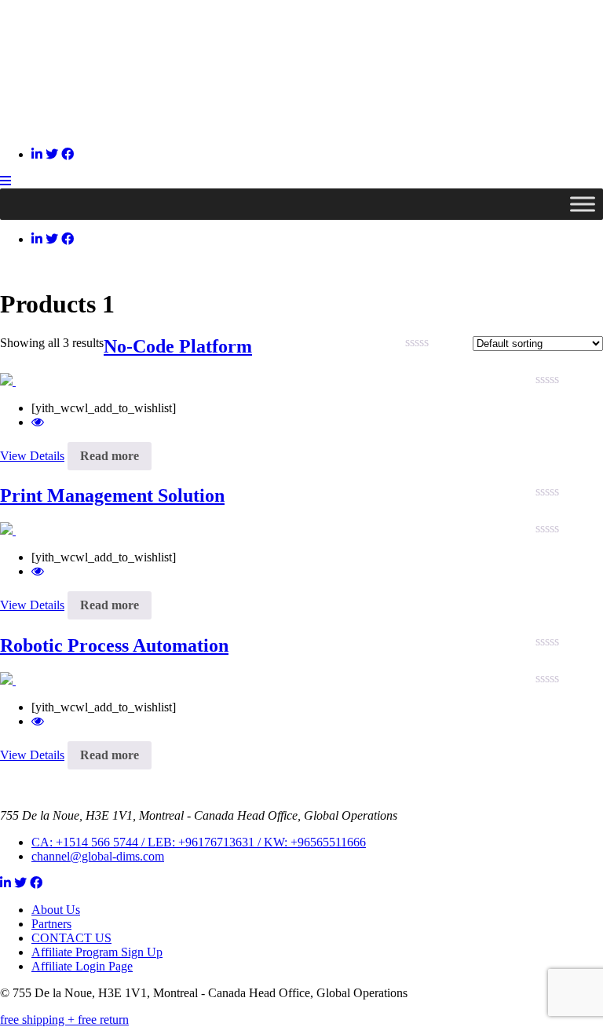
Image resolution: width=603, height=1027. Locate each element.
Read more (109, 455)
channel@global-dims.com (97, 856)
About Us (55, 909)
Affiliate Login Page (82, 966)
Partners (51, 923)
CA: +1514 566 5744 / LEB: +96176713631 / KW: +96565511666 (198, 842)
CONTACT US (71, 938)
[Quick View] (37, 422)
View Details (32, 455)
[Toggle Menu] (582, 203)
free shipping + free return (64, 1019)
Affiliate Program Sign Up (97, 952)
